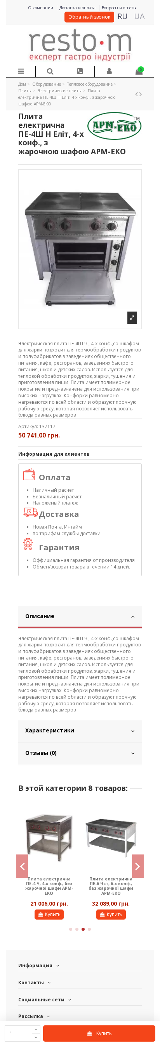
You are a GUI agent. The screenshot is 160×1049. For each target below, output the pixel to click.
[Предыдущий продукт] (137, 93)
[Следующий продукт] (140, 93)
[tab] (80, 617)
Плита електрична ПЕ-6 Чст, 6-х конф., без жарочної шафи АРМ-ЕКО (111, 886)
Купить (104, 1033)
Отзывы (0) (41, 752)
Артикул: (28, 427)
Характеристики (49, 730)
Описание (39, 616)
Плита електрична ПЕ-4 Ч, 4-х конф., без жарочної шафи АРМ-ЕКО (49, 886)
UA (139, 16)
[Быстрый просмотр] (71, 812)
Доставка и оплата (78, 7)
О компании (41, 7)
